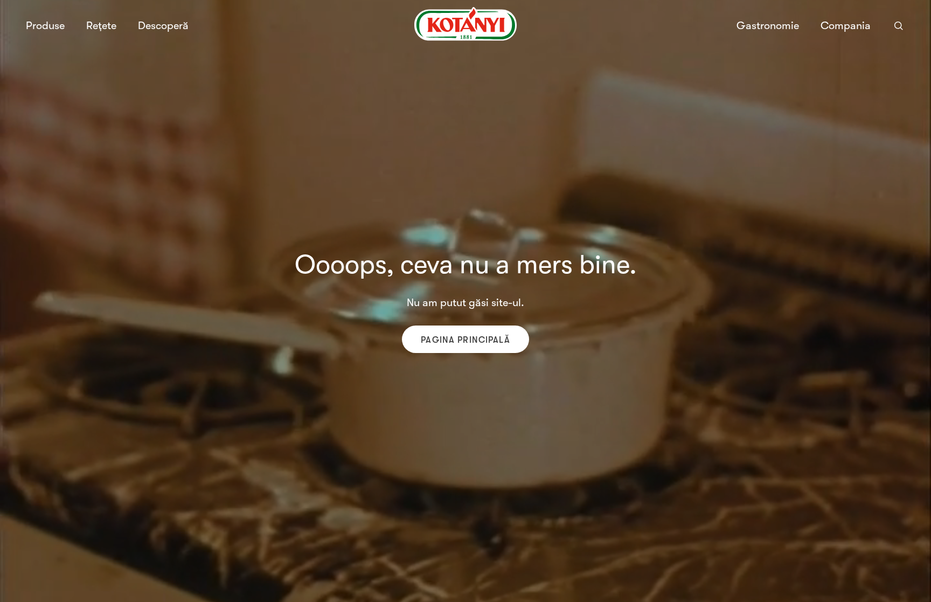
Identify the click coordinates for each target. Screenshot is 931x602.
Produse (45, 25)
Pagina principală (465, 340)
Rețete (101, 25)
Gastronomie (768, 25)
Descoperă (163, 25)
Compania (846, 25)
